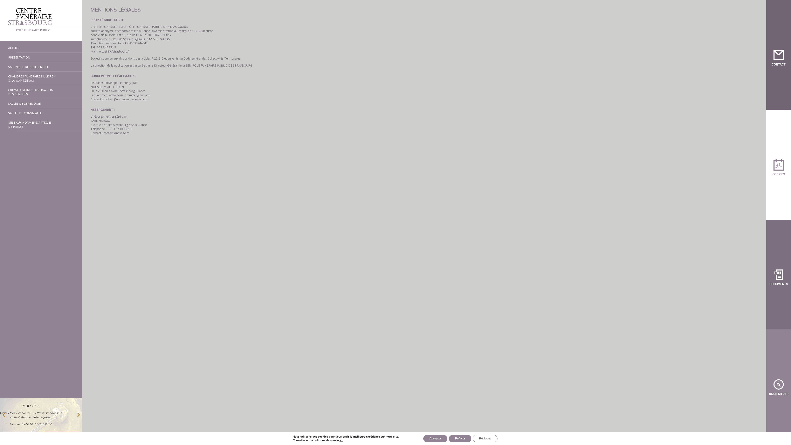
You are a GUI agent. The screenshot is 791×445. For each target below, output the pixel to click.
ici (341, 440)
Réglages (485, 438)
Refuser (460, 438)
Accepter (435, 438)
